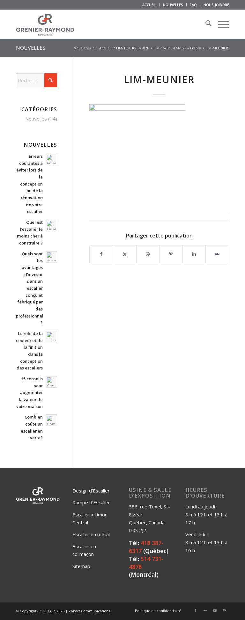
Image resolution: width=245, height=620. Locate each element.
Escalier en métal (91, 534)
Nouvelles (36, 118)
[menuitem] (149, 4)
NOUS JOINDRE (216, 4)
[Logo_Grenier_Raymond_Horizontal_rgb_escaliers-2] (45, 24)
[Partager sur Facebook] (101, 254)
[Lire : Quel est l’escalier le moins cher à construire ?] (51, 225)
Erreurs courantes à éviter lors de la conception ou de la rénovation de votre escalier (29, 183)
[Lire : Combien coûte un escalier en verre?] (51, 420)
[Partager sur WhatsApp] (148, 254)
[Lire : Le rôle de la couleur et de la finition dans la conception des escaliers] (51, 336)
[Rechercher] (205, 24)
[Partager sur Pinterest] (171, 254)
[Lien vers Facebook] (195, 610)
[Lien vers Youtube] (214, 610)
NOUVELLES (173, 4)
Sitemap (81, 566)
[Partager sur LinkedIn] (194, 254)
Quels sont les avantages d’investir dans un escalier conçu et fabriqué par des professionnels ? (30, 288)
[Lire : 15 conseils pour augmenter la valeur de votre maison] (51, 382)
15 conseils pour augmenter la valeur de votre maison (29, 392)
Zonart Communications (89, 611)
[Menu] (220, 24)
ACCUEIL (149, 4)
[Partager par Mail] (217, 254)
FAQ (193, 4)
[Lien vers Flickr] (205, 610)
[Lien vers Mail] (224, 610)
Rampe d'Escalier (91, 502)
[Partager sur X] (124, 254)
